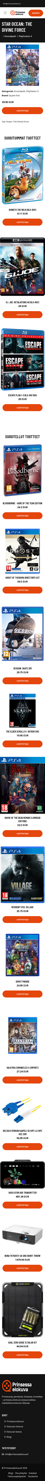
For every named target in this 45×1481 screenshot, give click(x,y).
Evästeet (33, 1473)
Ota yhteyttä (21, 1473)
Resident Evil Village (23, 907)
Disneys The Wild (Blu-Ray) (22, 209)
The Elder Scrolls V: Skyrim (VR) (22, 731)
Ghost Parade (22, 981)
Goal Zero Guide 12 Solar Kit (22, 1342)
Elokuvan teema (14, 1431)
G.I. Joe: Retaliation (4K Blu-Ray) (22, 302)
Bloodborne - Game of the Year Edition (22, 503)
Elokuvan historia (15, 1426)
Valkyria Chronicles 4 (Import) (22, 1067)
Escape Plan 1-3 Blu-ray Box (22, 395)
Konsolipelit (10, 36)
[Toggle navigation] (5, 12)
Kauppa (36, 13)
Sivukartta (33, 1476)
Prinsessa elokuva (15, 1421)
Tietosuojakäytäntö (17, 1476)
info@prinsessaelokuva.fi (12, 4)
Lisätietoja (22, 110)
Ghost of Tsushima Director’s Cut (23, 577)
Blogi (9, 1437)
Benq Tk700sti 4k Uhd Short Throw (22, 1255)
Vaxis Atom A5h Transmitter (22, 1192)
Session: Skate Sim (22, 668)
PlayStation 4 (25, 36)
